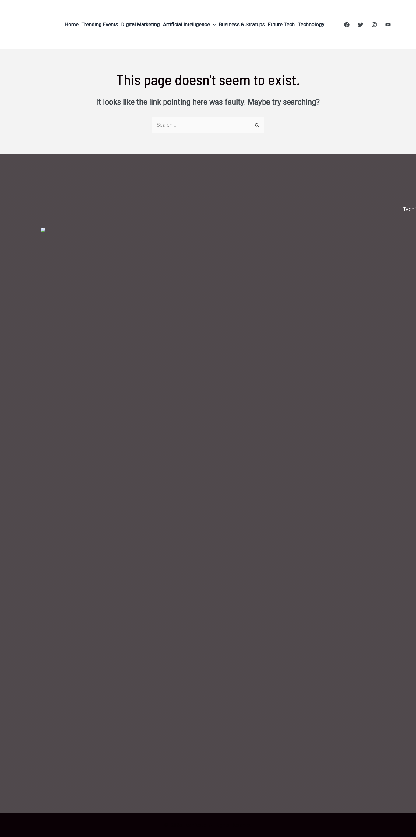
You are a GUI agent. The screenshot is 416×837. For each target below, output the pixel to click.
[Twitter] (360, 24)
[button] (213, 24)
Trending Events (100, 24)
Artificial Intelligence (186, 24)
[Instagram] (374, 24)
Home (72, 24)
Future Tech (281, 24)
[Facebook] (347, 24)
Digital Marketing (140, 24)
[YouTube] (388, 24)
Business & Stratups (242, 24)
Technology (311, 24)
